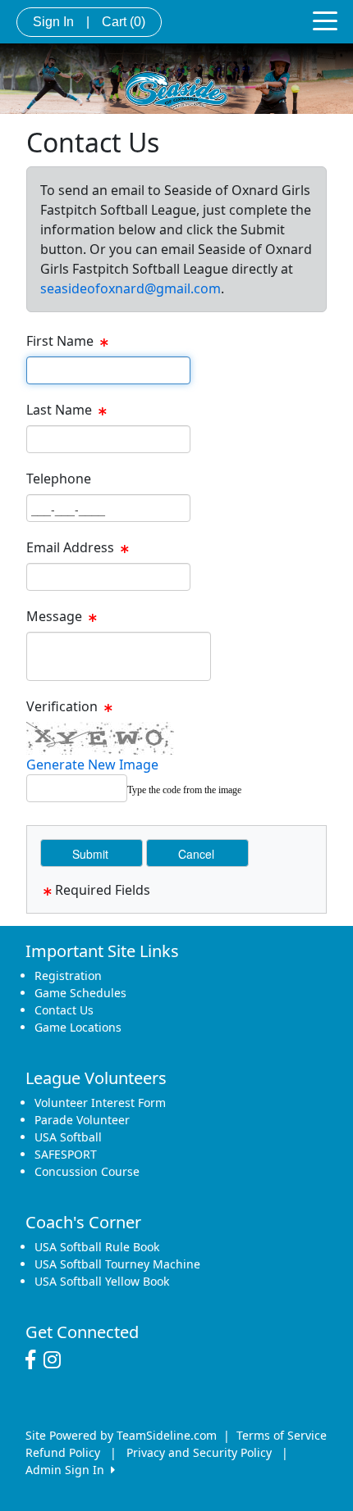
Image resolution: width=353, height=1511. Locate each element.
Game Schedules (80, 993)
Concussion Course (87, 1171)
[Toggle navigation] (325, 19)
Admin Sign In (68, 1469)
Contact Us (64, 1010)
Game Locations (77, 1027)
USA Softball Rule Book (96, 1247)
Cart (123, 22)
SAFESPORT (65, 1154)
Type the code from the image (184, 790)
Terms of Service (281, 1435)
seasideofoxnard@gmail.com (130, 288)
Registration (68, 975)
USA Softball (68, 1137)
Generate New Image (92, 765)
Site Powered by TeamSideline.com (121, 1435)
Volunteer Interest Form (100, 1102)
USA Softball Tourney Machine (117, 1264)
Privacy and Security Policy (199, 1452)
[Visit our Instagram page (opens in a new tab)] (56, 1360)
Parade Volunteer (82, 1120)
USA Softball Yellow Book (101, 1281)
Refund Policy (62, 1452)
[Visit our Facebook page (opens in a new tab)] (34, 1360)
